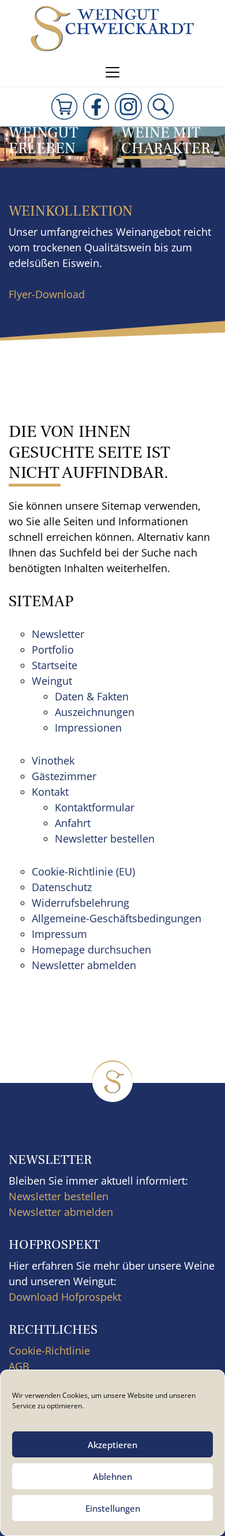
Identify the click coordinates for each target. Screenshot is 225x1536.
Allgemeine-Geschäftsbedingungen (116, 918)
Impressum (59, 934)
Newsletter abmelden (84, 965)
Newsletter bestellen (105, 838)
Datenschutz (62, 887)
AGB (19, 1366)
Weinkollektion (71, 211)
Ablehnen (112, 1476)
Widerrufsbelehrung (80, 903)
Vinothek (53, 760)
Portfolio (53, 649)
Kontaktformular (94, 807)
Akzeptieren (112, 1444)
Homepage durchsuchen (91, 949)
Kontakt (50, 792)
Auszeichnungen (94, 712)
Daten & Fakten (92, 696)
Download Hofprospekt (65, 1297)
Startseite (54, 665)
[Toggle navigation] (112, 72)
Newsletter (58, 634)
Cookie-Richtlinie (49, 1350)
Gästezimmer (64, 776)
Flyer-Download (47, 294)
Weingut (52, 681)
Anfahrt (73, 823)
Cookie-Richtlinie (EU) (83, 871)
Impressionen (88, 727)
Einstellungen (112, 1508)
